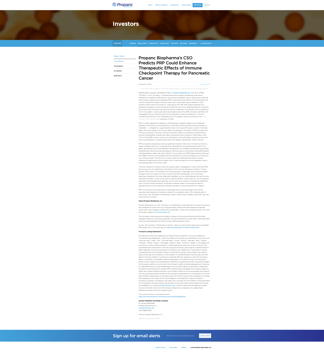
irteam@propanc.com (146, 308)
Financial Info (164, 43)
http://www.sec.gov (168, 285)
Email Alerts (118, 76)
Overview (133, 43)
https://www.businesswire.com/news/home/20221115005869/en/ (162, 297)
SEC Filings (183, 43)
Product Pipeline (161, 5)
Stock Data (174, 43)
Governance (193, 43)
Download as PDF (205, 84)
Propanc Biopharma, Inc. (203, 347)
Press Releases (119, 61)
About (150, 5)
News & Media (186, 5)
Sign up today (205, 335)
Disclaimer (173, 347)
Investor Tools (206, 43)
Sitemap (183, 347)
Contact (207, 5)
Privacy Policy (161, 347)
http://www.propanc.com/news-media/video (183, 227)
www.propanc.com (163, 212)
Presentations (118, 66)
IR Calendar (118, 71)
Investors (197, 5)
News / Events (142, 43)
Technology (174, 5)
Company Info (153, 43)
